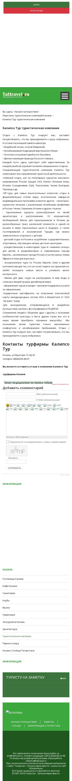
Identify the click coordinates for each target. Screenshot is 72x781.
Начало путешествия (24, 721)
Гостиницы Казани (13, 578)
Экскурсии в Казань (14, 621)
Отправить (14, 468)
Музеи (6, 607)
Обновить (13, 458)
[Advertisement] (36, 51)
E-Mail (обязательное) (48, 399)
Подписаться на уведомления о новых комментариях (38, 442)
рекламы (42, 758)
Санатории (9, 593)
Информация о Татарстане (44, 725)
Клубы (6, 600)
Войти (36, 5)
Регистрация (36, 11)
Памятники (9, 614)
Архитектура (10, 629)
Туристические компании (17, 636)
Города (16, 725)
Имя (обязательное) (47, 394)
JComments (64, 475)
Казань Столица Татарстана (18, 650)
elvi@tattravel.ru (15, 755)
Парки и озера (11, 643)
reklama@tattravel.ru (36, 760)
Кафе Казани (10, 586)
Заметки (49, 721)
